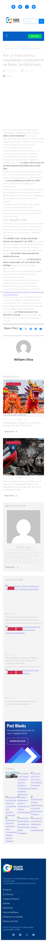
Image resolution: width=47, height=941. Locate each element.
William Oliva (11, 71)
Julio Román (10, 419)
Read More (9, 431)
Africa (11, 588)
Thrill (19, 629)
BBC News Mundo (19, 46)
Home (5, 46)
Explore (11, 629)
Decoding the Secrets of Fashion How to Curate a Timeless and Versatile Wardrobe (22, 661)
